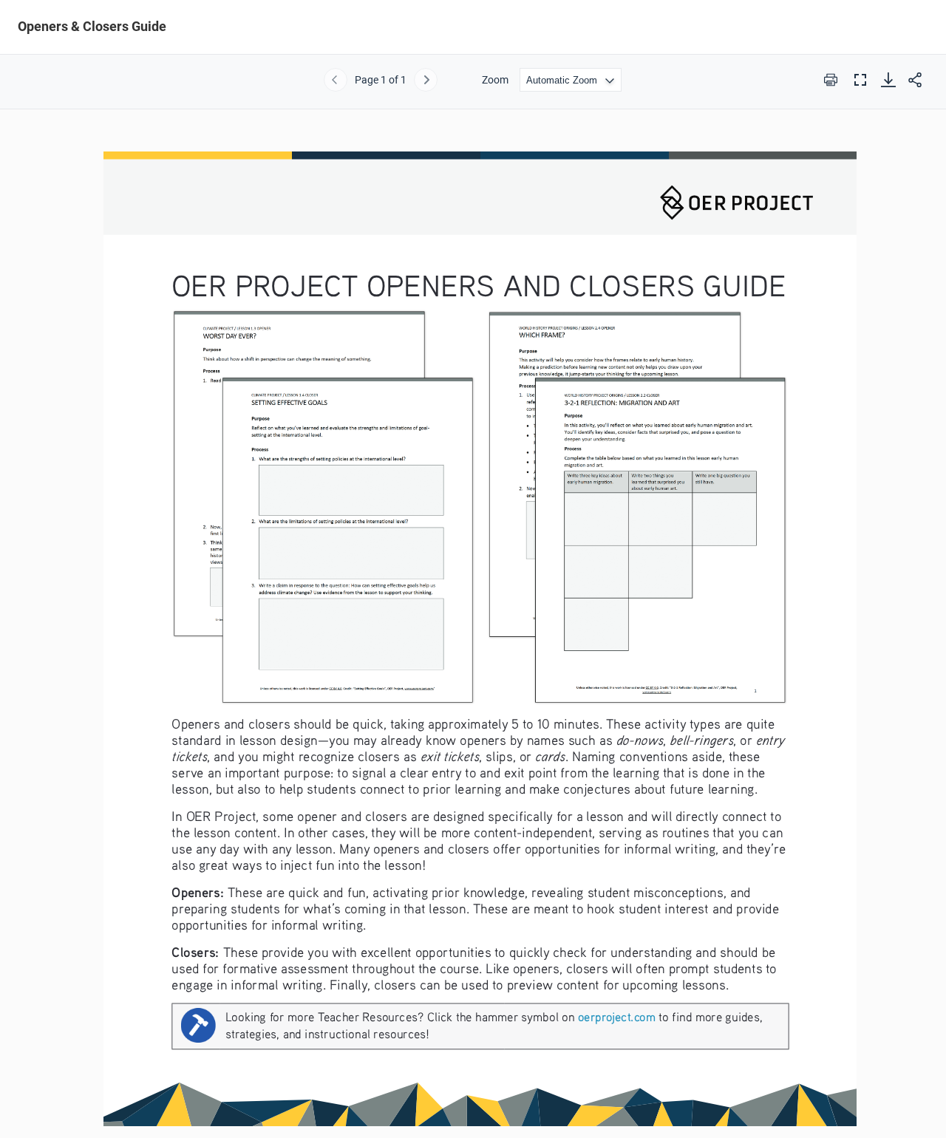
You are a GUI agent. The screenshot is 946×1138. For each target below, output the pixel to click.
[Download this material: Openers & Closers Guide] (888, 79)
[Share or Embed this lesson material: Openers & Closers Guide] (915, 79)
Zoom (495, 80)
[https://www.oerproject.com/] (617, 1016)
